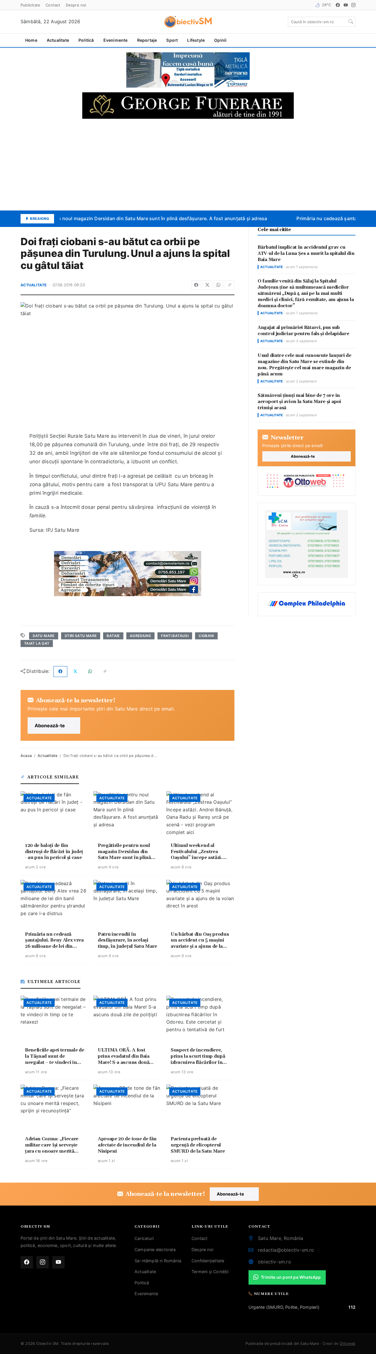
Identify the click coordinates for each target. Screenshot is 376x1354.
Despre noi (76, 5)
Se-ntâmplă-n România (158, 1260)
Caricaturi (144, 1238)
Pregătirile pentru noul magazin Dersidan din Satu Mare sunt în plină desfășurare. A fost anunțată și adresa (138, 218)
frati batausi (175, 635)
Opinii (220, 40)
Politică (86, 40)
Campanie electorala (155, 1249)
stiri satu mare (81, 635)
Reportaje (147, 40)
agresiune (140, 635)
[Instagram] (353, 5)
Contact (53, 5)
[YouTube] (346, 5)
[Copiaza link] (229, 285)
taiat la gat (36, 643)
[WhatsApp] (218, 285)
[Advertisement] (188, 164)
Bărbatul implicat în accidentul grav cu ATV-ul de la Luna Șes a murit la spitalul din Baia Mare (306, 254)
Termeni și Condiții (210, 1271)
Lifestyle (196, 40)
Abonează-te (50, 725)
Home (31, 40)
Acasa (26, 755)
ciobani (206, 635)
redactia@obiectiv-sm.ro (286, 1250)
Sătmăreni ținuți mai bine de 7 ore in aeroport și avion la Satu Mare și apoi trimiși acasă (299, 402)
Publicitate (30, 5)
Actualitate (58, 40)
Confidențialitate (208, 1260)
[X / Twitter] (207, 285)
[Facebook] (338, 5)
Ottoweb (347, 1343)
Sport (172, 40)
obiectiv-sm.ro (274, 1262)
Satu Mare (43, 635)
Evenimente (115, 40)
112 (351, 1307)
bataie (113, 635)
